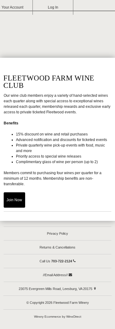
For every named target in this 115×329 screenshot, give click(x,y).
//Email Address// (56, 275)
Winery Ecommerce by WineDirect (57, 316)
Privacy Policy (57, 233)
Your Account (12, 7)
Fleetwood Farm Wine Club (48, 81)
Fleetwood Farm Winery (58, 32)
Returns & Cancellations (57, 247)
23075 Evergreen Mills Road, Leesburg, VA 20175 (56, 289)
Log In (53, 7)
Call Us (56, 261)
